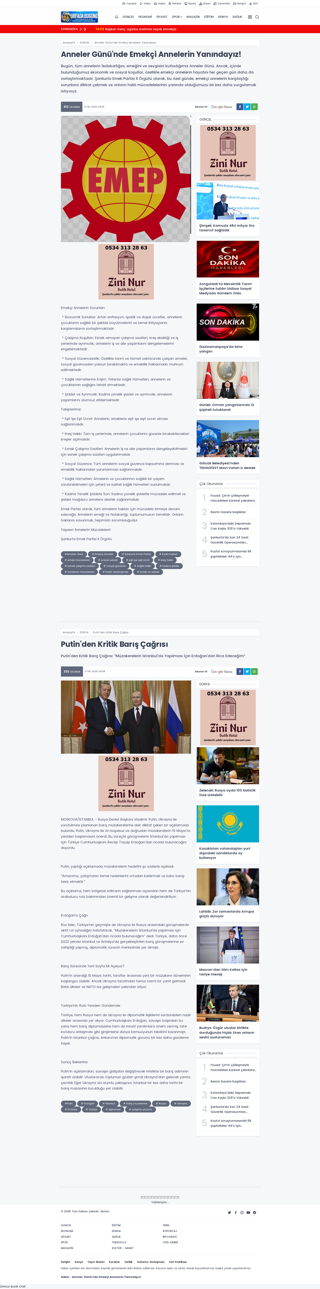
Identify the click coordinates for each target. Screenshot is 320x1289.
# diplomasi (113, 1109)
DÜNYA (223, 17)
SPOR (176, 17)
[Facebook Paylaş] (239, 106)
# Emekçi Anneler (103, 554)
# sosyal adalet (108, 560)
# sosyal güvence (115, 566)
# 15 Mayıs (71, 1109)
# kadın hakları (168, 554)
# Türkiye (91, 1109)
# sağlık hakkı (142, 566)
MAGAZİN (193, 17)
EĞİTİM (209, 17)
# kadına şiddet (169, 566)
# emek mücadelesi (77, 560)
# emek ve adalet (148, 572)
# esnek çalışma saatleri (80, 566)
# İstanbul (109, 1103)
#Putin (69, 1103)
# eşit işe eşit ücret (137, 560)
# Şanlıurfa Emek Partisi (136, 554)
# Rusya (161, 1103)
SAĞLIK (237, 17)
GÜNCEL (128, 17)
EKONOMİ (145, 17)
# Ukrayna (180, 1103)
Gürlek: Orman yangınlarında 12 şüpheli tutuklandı (138, 29)
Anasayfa (69, 42)
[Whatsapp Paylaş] (254, 106)
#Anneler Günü (74, 554)
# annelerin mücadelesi (79, 572)
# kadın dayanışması (116, 572)
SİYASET (162, 17)
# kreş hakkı (165, 560)
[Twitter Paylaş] (247, 106)
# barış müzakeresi (135, 1103)
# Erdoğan (87, 1103)
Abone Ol (201, 107)
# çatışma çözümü (140, 1109)
